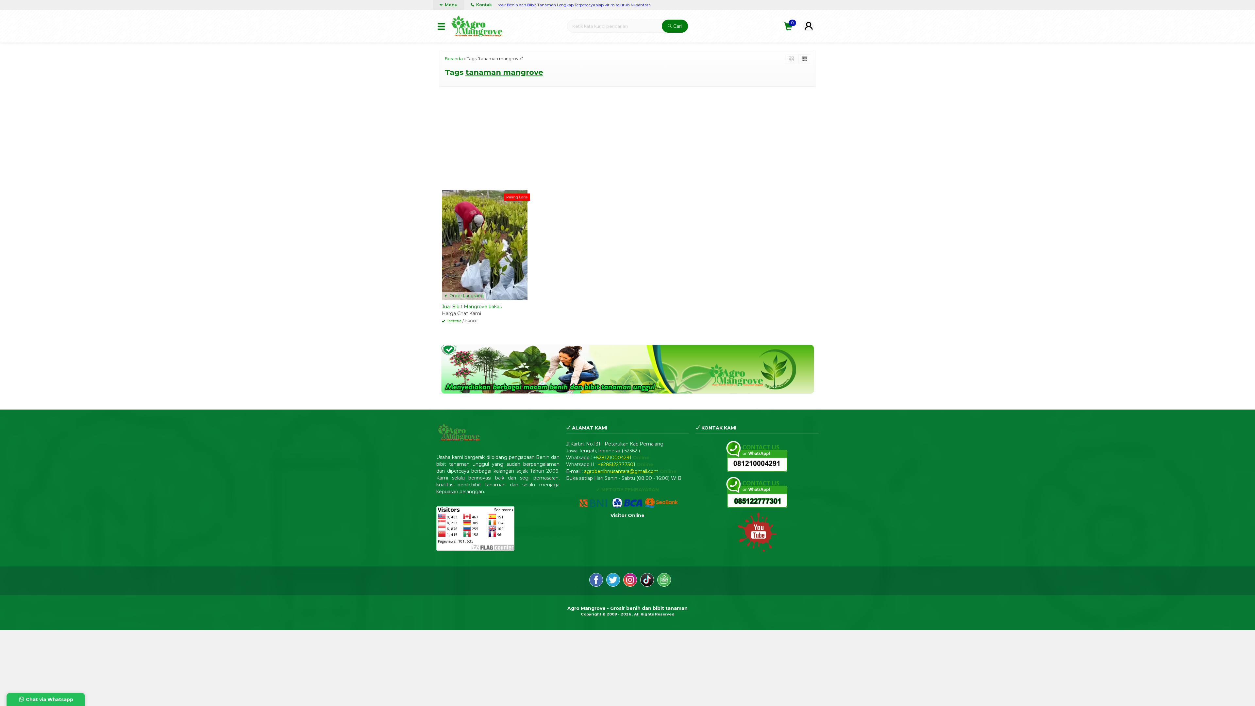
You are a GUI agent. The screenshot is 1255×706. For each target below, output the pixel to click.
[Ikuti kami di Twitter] (613, 581)
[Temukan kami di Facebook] (596, 581)
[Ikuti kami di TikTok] (647, 581)
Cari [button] (677, 26)
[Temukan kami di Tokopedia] (664, 581)
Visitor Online (627, 515)
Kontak (483, 4)
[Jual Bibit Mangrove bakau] (484, 245)
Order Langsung (466, 295)
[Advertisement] (627, 137)
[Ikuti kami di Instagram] (630, 581)
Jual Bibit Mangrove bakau (472, 307)
